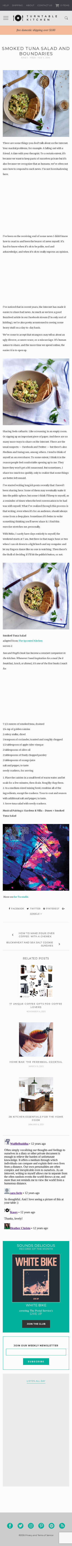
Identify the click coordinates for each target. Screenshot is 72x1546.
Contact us (44, 5)
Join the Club (36, 1323)
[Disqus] (36, 1183)
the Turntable (20, 896)
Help (6, 5)
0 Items (64, 5)
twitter (35, 908)
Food (33, 58)
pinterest (52, 908)
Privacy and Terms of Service (39, 1535)
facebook (17, 908)
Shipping (17, 5)
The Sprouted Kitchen (30, 640)
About (30, 5)
